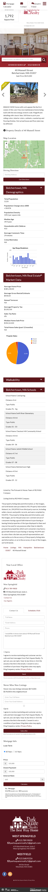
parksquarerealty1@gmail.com (24, 26)
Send (24, 674)
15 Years (18, 752)
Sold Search (33, 65)
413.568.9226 (39, 23)
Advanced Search (16, 65)
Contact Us (8, 598)
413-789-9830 (11, 588)
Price (5, 760)
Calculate (24, 784)
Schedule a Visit (34, 610)
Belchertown (39, 547)
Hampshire (27, 547)
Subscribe (24, 731)
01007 (7, 550)
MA (19, 547)
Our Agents (8, 601)
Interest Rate (8, 776)
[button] (43, 60)
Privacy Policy (26, 669)
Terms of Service (35, 678)
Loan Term (7, 746)
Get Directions (24, 179)
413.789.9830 (25, 840)
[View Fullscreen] (6, 151)
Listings (13, 547)
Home (5, 547)
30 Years (8, 752)
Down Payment (9, 768)
